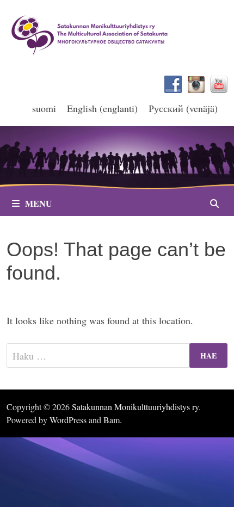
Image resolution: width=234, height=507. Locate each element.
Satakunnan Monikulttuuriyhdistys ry (135, 406)
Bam (111, 419)
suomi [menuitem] (44, 108)
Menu (38, 203)
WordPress (68, 419)
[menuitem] (44, 107)
